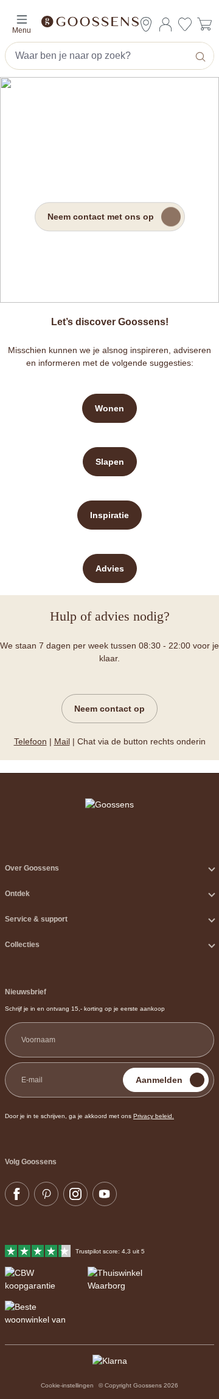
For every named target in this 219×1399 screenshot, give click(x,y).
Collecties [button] (22, 944)
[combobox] (97, 55)
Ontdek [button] (17, 893)
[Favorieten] (185, 26)
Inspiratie (109, 515)
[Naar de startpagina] (109, 21)
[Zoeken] (202, 55)
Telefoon (30, 741)
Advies (110, 568)
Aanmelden (159, 1080)
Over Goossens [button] (32, 868)
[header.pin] (146, 24)
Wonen (109, 408)
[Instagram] (75, 1194)
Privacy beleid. (153, 1116)
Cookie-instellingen (67, 1385)
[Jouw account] (165, 24)
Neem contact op (109, 708)
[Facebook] (17, 1194)
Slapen (110, 462)
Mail (62, 741)
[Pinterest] (46, 1194)
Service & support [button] (36, 919)
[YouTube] (104, 1194)
